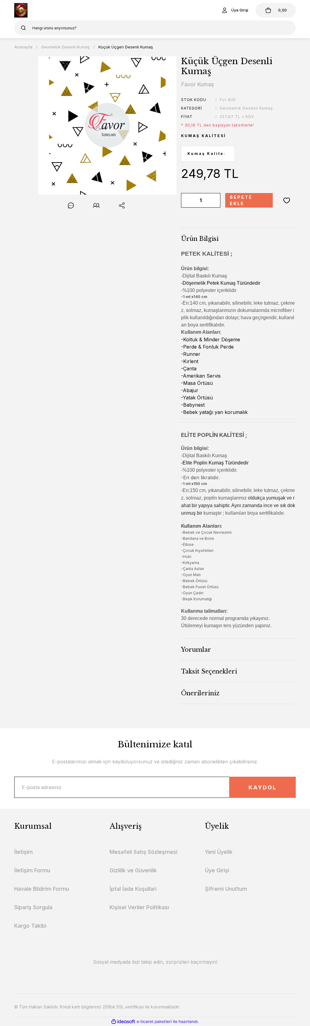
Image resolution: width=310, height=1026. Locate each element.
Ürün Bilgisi (200, 238)
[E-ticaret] (154, 1021)
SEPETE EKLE (241, 200)
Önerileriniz (200, 693)
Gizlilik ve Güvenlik (133, 870)
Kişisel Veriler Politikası (139, 907)
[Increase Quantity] (214, 200)
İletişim (23, 852)
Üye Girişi (217, 870)
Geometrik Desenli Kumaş (246, 108)
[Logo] (21, 10)
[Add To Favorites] (287, 200)
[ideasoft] (123, 1021)
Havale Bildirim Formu (41, 889)
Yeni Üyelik (218, 852)
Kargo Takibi (30, 926)
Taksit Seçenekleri (209, 671)
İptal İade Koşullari (133, 889)
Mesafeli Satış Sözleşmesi (143, 852)
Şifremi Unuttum (226, 889)
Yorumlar (196, 649)
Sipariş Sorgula (33, 907)
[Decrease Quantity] (186, 200)
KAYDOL (263, 787)
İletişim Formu (32, 870)
